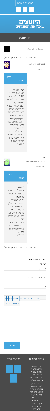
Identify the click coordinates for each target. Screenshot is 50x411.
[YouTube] (9, 369)
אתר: (44, 286)
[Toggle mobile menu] (5, 19)
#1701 (9, 174)
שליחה (12, 345)
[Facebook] (17, 369)
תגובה (21, 80)
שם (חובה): (42, 268)
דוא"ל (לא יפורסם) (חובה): (37, 277)
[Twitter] (13, 378)
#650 (9, 77)
